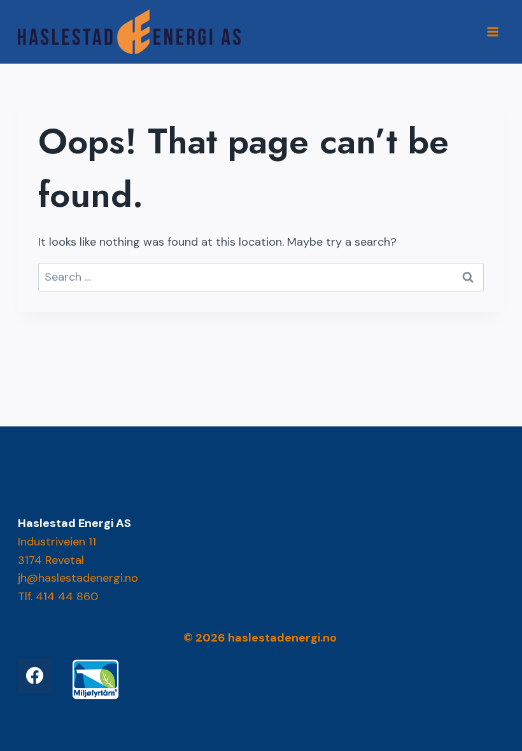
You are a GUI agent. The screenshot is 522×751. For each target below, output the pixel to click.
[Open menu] (493, 31)
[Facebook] (35, 676)
